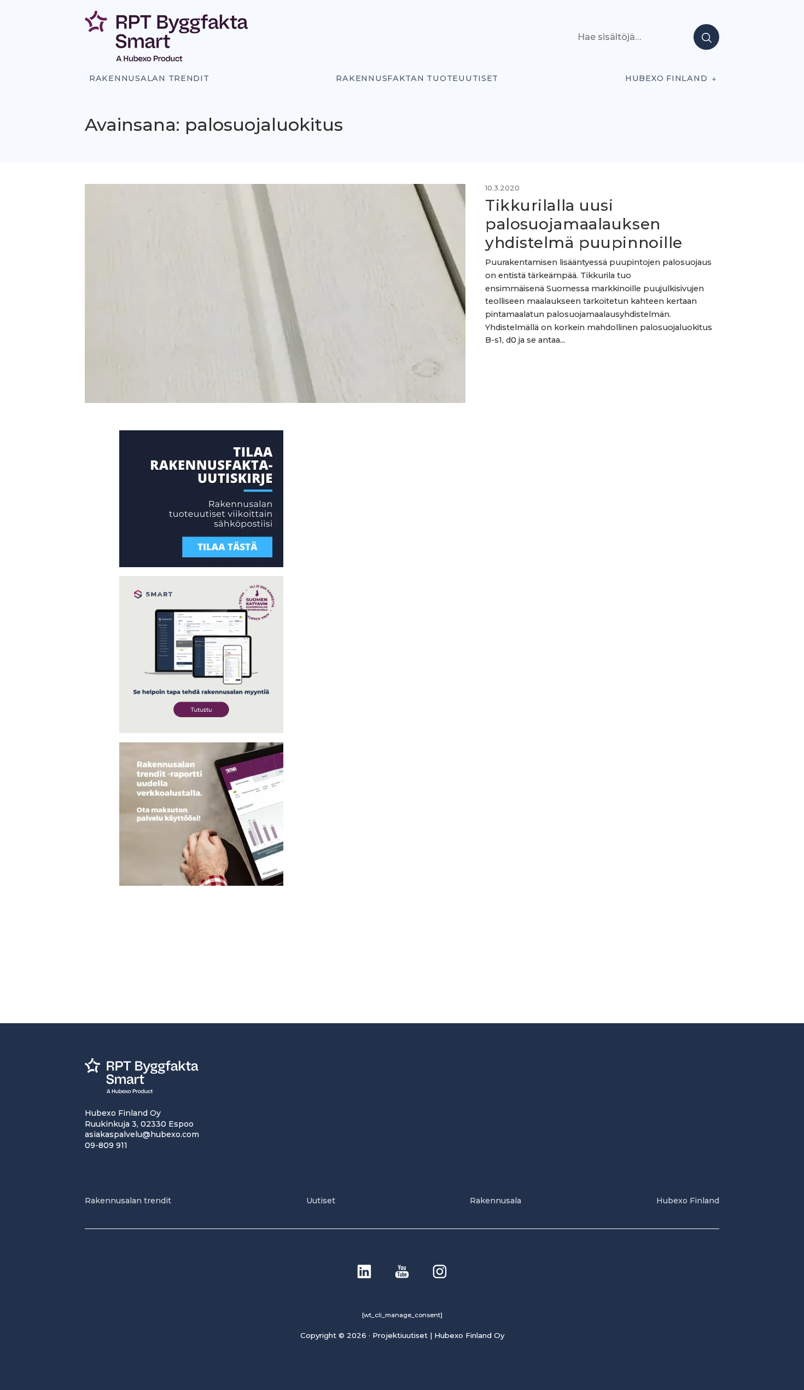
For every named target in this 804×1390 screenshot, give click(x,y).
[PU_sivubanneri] (201, 883)
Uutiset (320, 1201)
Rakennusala (495, 1201)
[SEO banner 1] (201, 730)
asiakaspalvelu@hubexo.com (142, 1134)
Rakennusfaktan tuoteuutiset (417, 78)
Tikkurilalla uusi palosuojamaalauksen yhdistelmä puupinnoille (584, 223)
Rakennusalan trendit (149, 78)
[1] (201, 564)
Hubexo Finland (666, 78)
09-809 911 (106, 1145)
